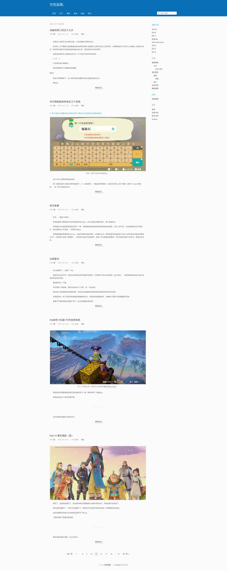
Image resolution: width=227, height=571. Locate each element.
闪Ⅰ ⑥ (154, 45)
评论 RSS (155, 116)
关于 (61, 13)
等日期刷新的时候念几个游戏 (65, 101)
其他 (82, 13)
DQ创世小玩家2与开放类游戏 (65, 319)
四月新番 (54, 205)
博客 (68, 13)
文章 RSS (155, 112)
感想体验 (155, 62)
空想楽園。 (58, 4)
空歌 (157, 79)
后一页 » (126, 554)
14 (111, 554)
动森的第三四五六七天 (61, 30)
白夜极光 (54, 258)
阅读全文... (99, 87)
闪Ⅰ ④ (154, 52)
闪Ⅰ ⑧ (154, 32)
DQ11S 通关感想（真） (62, 435)
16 (118, 554)
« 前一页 (69, 554)
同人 (155, 82)
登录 (153, 109)
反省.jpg (155, 39)
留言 (89, 13)
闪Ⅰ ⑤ (154, 49)
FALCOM (158, 69)
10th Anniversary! (158, 42)
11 (96, 554)
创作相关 (155, 72)
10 (91, 554)
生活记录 (155, 85)
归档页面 (155, 99)
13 (106, 554)
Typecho (154, 119)
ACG (76, 34)
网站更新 (155, 88)
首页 (54, 13)
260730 (154, 29)
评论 (82, 34)
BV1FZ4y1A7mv (110, 386)
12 (101, 554)
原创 (75, 13)
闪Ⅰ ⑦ (154, 36)
